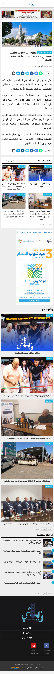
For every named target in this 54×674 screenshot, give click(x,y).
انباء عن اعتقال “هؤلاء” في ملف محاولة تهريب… (21, 562)
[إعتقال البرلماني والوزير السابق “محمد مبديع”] (48, 586)
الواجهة (39, 52)
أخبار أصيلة (22, 166)
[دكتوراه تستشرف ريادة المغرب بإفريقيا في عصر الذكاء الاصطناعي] (27, 503)
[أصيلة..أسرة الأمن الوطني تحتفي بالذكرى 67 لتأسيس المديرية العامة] (48, 575)
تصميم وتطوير (39, 667)
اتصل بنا (26, 633)
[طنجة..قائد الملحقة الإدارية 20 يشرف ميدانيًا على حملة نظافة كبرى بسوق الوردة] (13, 201)
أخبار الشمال (47, 52)
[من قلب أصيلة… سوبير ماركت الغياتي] (40, 173)
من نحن (25, 628)
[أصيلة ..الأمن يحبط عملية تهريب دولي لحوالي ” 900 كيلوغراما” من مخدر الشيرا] (48, 554)
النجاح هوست (27, 667)
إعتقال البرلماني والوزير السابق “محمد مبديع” (22, 583)
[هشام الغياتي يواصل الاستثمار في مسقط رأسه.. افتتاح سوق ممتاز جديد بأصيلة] (13, 173)
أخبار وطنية (47, 194)
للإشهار (25, 638)
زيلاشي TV (48, 166)
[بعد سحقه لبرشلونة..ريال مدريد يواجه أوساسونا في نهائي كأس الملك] (48, 543)
